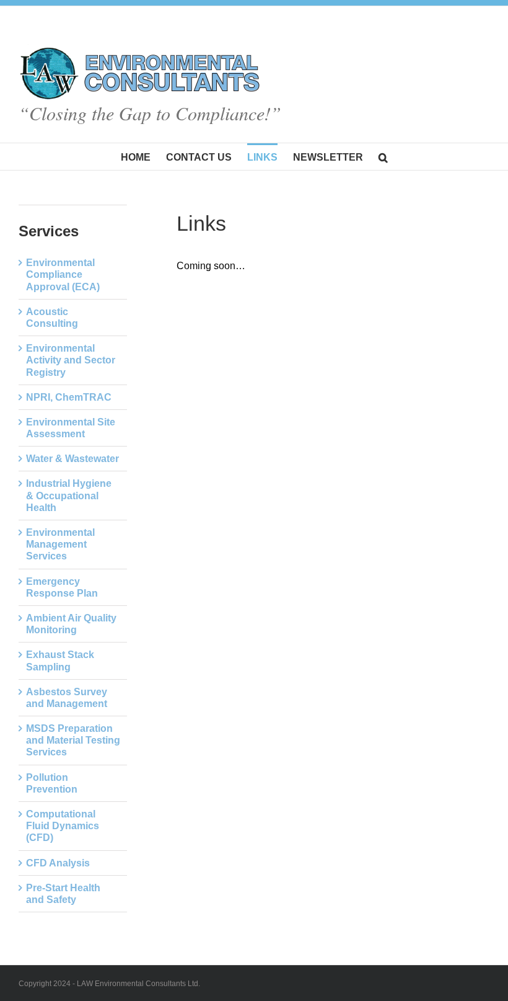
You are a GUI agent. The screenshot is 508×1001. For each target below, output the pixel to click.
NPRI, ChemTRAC (69, 397)
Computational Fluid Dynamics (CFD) (62, 826)
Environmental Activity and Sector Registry (70, 360)
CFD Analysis (58, 863)
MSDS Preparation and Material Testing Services (73, 740)
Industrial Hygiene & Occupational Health (69, 495)
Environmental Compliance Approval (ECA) (63, 274)
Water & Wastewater (72, 458)
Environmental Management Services (60, 544)
